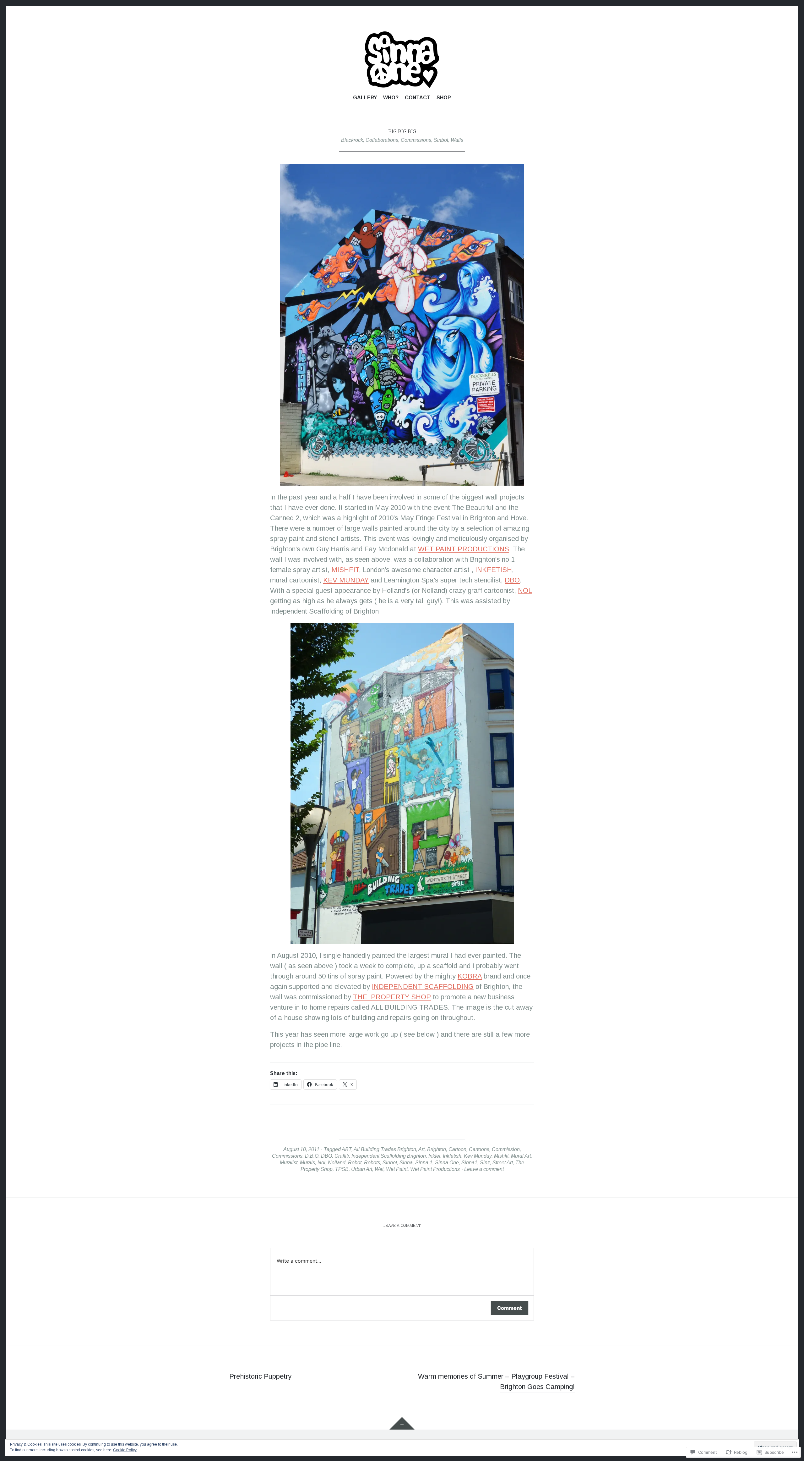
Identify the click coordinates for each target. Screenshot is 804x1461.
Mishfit (501, 1156)
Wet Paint (397, 1169)
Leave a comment (484, 1169)
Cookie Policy (125, 1450)
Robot (354, 1162)
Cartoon (457, 1149)
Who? (391, 97)
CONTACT (417, 97)
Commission (506, 1149)
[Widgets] (402, 1423)
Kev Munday (478, 1156)
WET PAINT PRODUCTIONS (463, 549)
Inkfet (434, 1156)
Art (421, 1149)
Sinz (485, 1162)
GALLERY (365, 97)
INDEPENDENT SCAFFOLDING (423, 986)
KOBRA (470, 976)
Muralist (288, 1162)
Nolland (336, 1162)
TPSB (342, 1169)
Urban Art (361, 1169)
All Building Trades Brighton (385, 1149)
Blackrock (352, 140)
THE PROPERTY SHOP (392, 997)
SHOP (444, 97)
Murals (307, 1162)
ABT (346, 1149)
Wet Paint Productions (435, 1169)
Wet (379, 1169)
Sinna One (447, 1162)
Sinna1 (469, 1162)
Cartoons (479, 1149)
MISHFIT (345, 570)
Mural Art (521, 1156)
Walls (457, 140)
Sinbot (441, 140)
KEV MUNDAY (346, 580)
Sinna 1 (423, 1162)
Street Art (502, 1162)
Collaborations (382, 140)
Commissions (416, 140)
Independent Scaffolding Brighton (388, 1156)
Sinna (406, 1162)
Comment (509, 1308)
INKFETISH (493, 570)
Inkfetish (452, 1156)
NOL (525, 590)
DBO (512, 580)
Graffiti (341, 1156)
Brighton (436, 1149)
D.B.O (311, 1156)
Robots (372, 1162)
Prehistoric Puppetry (260, 1376)
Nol (321, 1162)
